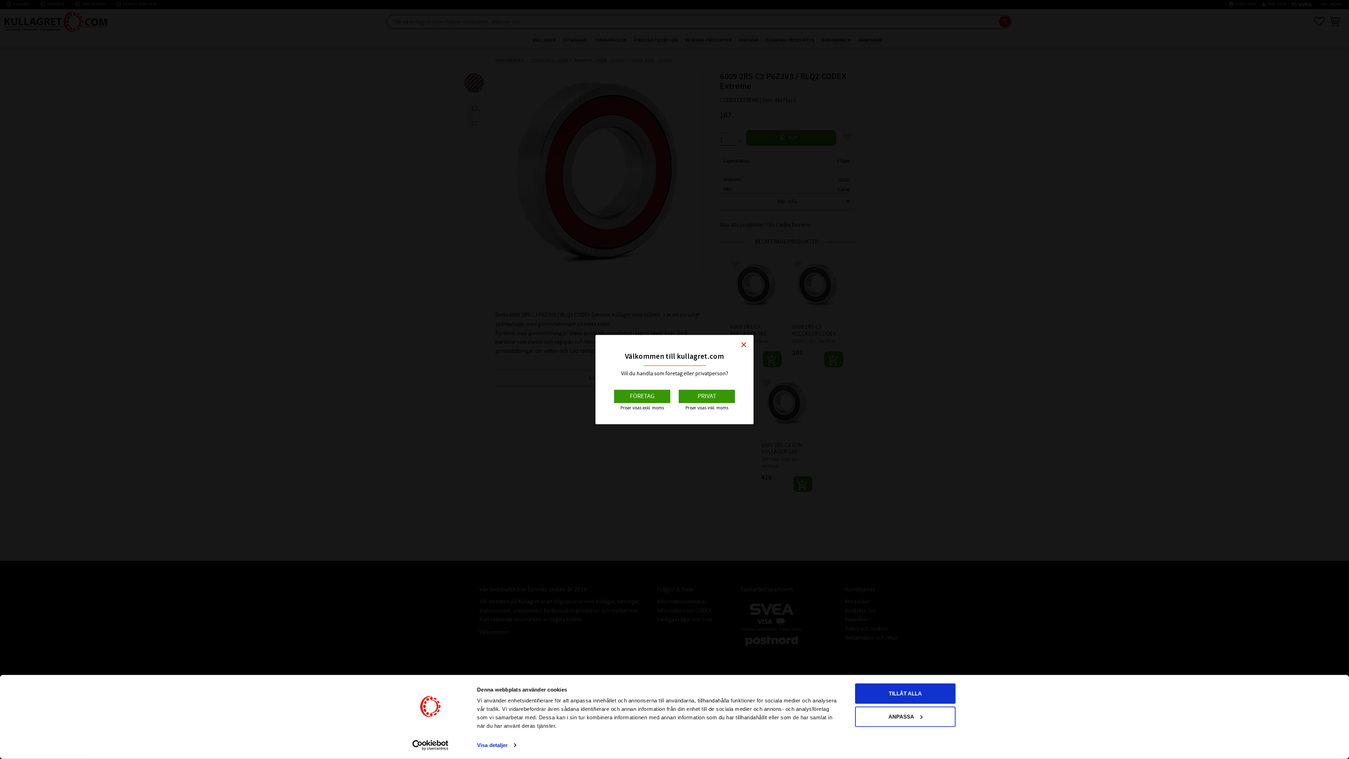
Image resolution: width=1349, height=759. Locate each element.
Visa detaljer (492, 745)
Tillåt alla (905, 693)
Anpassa (901, 716)
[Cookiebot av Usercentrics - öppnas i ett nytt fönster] (430, 745)
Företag (642, 396)
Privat (707, 396)
